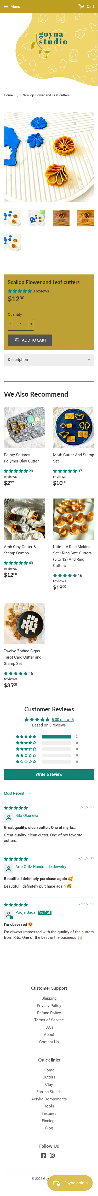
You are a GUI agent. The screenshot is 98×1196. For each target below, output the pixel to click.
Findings (49, 1120)
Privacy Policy (49, 1005)
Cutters (49, 1077)
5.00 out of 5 (63, 719)
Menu (15, 6)
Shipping (49, 998)
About (49, 1034)
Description (18, 359)
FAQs (49, 1027)
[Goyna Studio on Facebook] (43, 1156)
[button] (20, 291)
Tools (49, 1106)
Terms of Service (49, 1020)
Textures (49, 1113)
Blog (49, 1128)
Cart (90, 6)
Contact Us (49, 1042)
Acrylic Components (49, 1099)
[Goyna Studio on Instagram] (52, 1156)
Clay (49, 1084)
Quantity (15, 314)
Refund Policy (49, 1013)
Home (8, 95)
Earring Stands (49, 1091)
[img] (16, 808)
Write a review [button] (49, 774)
